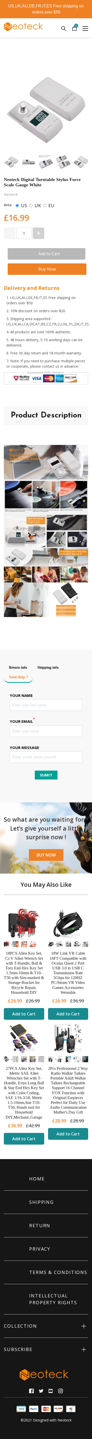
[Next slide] (81, 162)
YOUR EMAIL (22, 721)
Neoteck (64, 1420)
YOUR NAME (21, 695)
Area (8, 204)
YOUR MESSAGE (24, 747)
